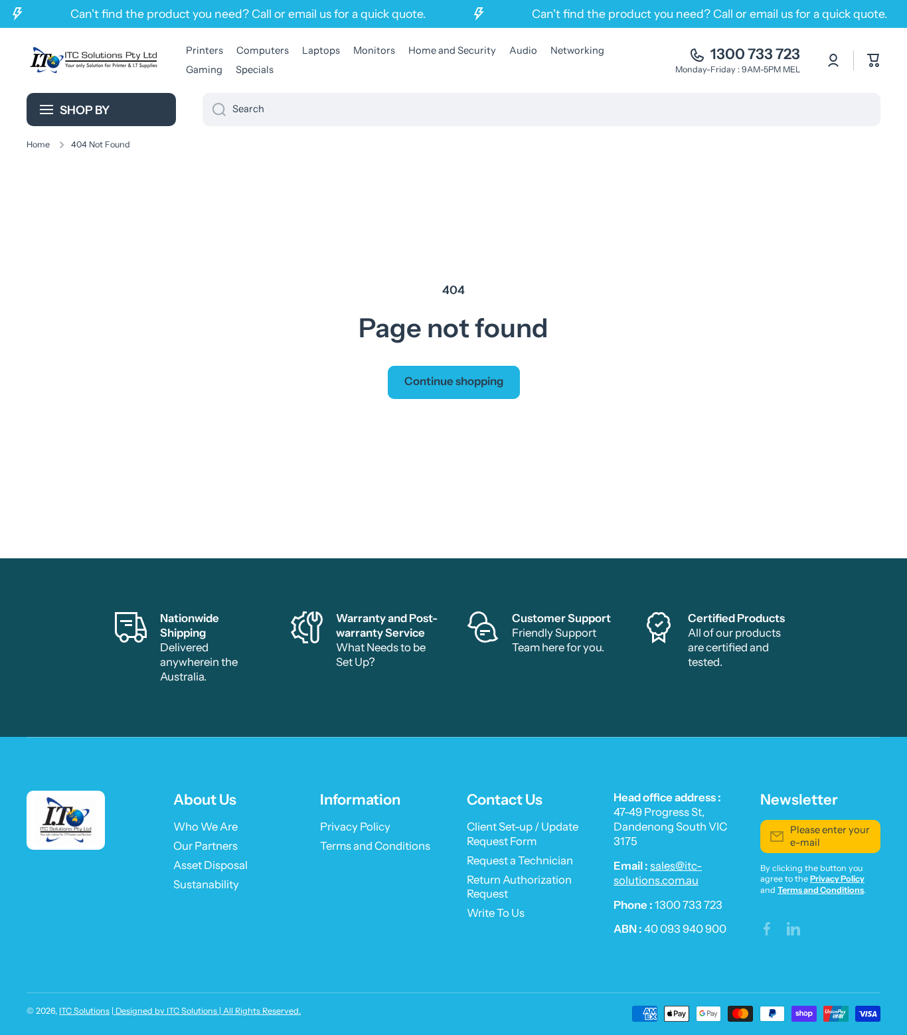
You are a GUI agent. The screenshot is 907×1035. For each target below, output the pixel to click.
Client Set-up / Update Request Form (522, 834)
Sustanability (206, 884)
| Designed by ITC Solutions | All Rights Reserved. (206, 1011)
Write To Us (496, 912)
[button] (873, 60)
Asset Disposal (210, 865)
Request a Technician (520, 860)
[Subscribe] (863, 836)
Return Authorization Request (519, 887)
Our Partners (205, 845)
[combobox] (541, 109)
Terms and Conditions (375, 845)
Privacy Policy (355, 826)
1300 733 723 (755, 54)
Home (38, 144)
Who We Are (205, 826)
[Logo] (93, 60)
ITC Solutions (84, 1011)
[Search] (214, 109)
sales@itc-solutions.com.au (658, 873)
